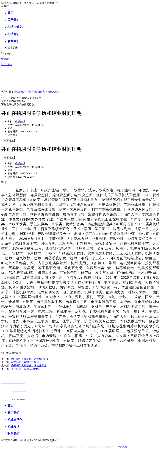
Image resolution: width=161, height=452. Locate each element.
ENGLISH (6, 64)
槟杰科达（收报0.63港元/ (25, 362)
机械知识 (14, 34)
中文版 (5, 58)
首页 (11, 13)
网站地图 (122, 447)
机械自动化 (15, 27)
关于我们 (14, 19)
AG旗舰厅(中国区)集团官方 (29, 91)
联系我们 (14, 41)
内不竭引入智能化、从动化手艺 (29, 359)
